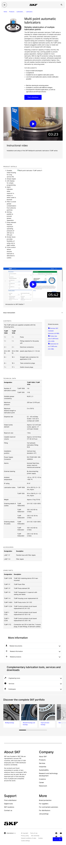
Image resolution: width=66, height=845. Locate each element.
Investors (42, 779)
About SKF (43, 756)
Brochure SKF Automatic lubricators (53, 331)
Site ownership (35, 835)
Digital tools (8, 804)
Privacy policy (25, 835)
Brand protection (45, 800)
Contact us (8, 810)
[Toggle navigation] (4, 4)
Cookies (40, 838)
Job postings (43, 814)
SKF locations (9, 807)
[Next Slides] (63, 717)
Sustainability (44, 770)
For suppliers (43, 804)
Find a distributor (33, 97)
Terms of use (33, 833)
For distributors (44, 810)
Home (5, 11)
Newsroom (43, 786)
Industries (42, 767)
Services (42, 763)
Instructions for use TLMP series (53, 346)
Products (11, 11)
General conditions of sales (28, 838)
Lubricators (29, 11)
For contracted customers (48, 807)
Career (41, 782)
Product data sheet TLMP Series (53, 338)
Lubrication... (20, 11)
